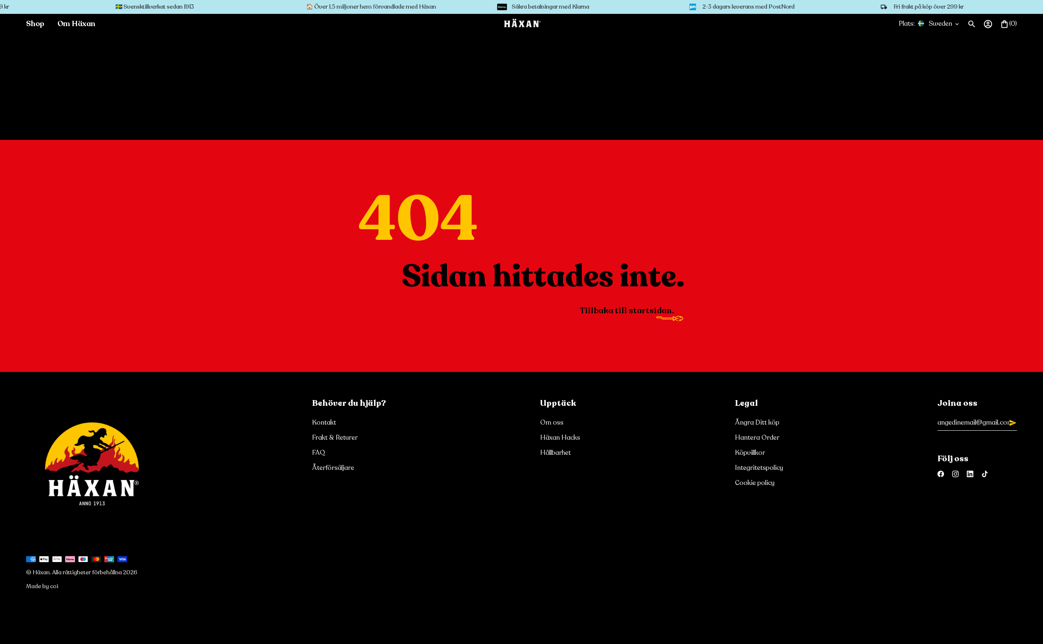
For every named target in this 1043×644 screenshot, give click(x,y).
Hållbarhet (555, 453)
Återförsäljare (333, 468)
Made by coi (42, 586)
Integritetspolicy (759, 468)
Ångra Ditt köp (757, 422)
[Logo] (521, 24)
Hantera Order (757, 438)
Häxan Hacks (560, 438)
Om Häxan (76, 24)
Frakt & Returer (335, 438)
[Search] (972, 24)
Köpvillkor (750, 453)
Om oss (551, 422)
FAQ (318, 453)
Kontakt (324, 422)
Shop (35, 24)
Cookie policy (755, 483)
